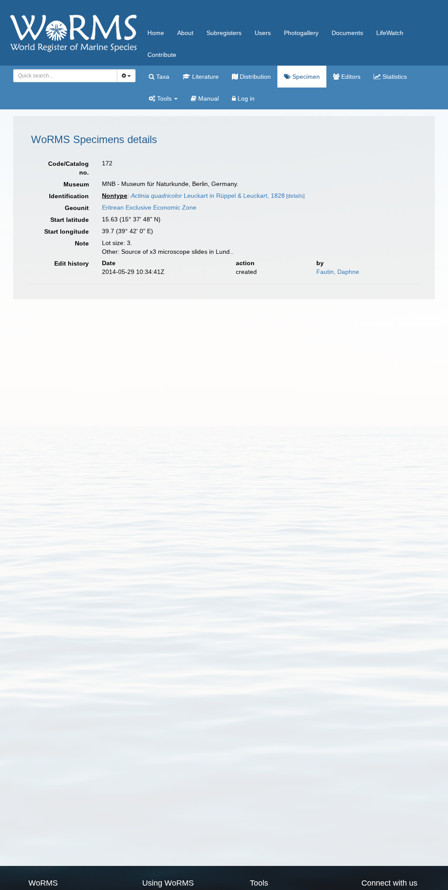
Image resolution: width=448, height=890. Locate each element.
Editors (350, 76)
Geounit (77, 207)
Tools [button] (164, 98)
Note (82, 243)
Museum (76, 184)
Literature (204, 76)
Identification (69, 196)
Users (263, 32)
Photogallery (301, 32)
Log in (245, 98)
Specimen (305, 76)
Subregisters (224, 32)
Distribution (254, 76)
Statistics (394, 76)
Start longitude (66, 231)
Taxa (161, 76)
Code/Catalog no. (68, 168)
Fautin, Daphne (337, 271)
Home (155, 32)
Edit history (71, 263)
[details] (295, 196)
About (185, 32)
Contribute (161, 54)
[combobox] (65, 75)
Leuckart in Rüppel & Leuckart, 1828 (208, 195)
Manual (207, 98)
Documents (347, 32)
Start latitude (69, 219)
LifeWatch (389, 32)
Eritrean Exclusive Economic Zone (149, 207)
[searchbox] (63, 76)
